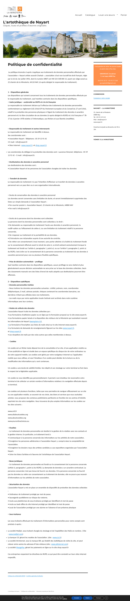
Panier (124, 15)
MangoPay (20, 548)
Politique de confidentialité (28, 591)
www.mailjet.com (16, 534)
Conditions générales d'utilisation (34, 576)
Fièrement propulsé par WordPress (45, 591)
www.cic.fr (57, 538)
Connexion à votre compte (102, 98)
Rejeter (88, 598)
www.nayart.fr (26, 145)
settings (65, 599)
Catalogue (90, 15)
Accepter (76, 598)
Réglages (98, 598)
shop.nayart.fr (41, 145)
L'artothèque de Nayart (26, 22)
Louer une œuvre (106, 15)
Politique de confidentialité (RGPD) (16, 576)
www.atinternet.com (59, 544)
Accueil (78, 15)
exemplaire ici (35, 322)
